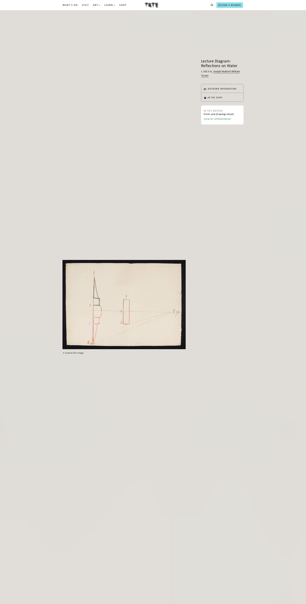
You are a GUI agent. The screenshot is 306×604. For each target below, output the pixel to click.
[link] (73, 353)
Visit (85, 5)
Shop (122, 5)
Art (95, 5)
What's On (70, 5)
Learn (108, 5)
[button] (211, 5)
